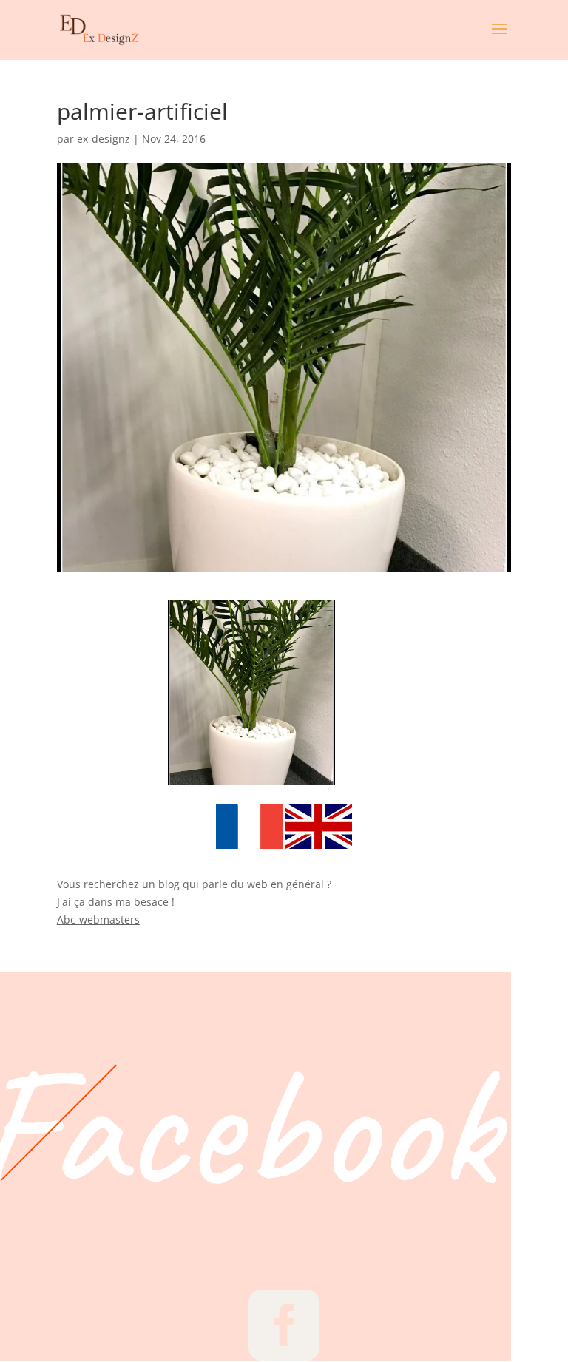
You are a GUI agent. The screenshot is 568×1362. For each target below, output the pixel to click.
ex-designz (103, 139)
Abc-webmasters (98, 919)
